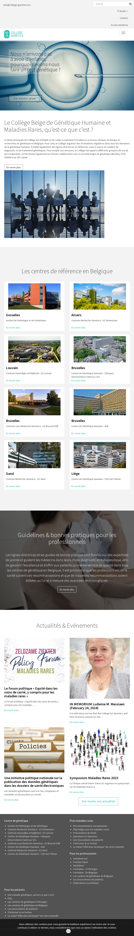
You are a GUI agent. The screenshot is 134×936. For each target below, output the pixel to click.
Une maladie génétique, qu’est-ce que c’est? (31, 894)
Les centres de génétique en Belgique (93, 876)
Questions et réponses (85, 836)
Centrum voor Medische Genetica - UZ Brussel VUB (34, 843)
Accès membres (119, 25)
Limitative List (80, 858)
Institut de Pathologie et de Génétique (28, 825)
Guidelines (78, 865)
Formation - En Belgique (85, 872)
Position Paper (80, 862)
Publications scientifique (86, 883)
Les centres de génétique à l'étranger (27, 901)
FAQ (10, 898)
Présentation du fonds (84, 832)
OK (68, 931)
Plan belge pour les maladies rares (91, 829)
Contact (124, 18)
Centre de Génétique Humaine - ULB (26, 846)
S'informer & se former (85, 843)
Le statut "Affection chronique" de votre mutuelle (98, 846)
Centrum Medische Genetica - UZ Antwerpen (31, 829)
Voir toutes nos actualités (98, 801)
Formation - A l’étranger (85, 869)
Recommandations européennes (90, 825)
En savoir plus (13, 167)
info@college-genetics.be (17, 4)
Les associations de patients (23, 908)
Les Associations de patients (88, 839)
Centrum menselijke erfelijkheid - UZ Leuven (30, 832)
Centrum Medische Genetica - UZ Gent (27, 850)
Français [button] (121, 11)
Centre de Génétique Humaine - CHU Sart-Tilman (32, 853)
